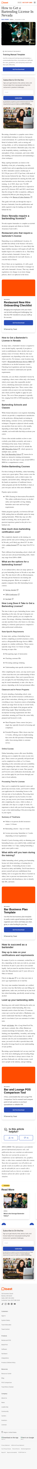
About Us (4, 1398)
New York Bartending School (11, 454)
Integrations (5, 1358)
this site (11, 978)
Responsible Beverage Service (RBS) (20, 361)
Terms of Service (16, 1448)
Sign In (3, 1316)
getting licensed (11, 545)
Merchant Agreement (26, 1448)
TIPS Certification (11, 594)
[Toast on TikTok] (2, 1304)
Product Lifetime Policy (8, 1362)
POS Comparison (6, 1382)
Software (4, 1349)
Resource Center (6, 1373)
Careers (3, 1416)
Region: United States (10, 1432)
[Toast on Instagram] (5, 1304)
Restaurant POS (6, 1340)
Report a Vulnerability (12, 1452)
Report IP (3, 1452)
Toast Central (5, 1329)
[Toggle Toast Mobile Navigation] (35, 2)
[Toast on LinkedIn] (12, 1304)
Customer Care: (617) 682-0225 (10, 1300)
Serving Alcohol (10, 590)
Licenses (4, 1425)
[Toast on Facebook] (9, 1304)
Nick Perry (5, 19)
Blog (2, 1378)
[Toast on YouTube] (15, 1304)
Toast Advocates (6, 1325)
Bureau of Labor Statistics (21, 197)
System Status (5, 1320)
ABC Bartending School (10, 449)
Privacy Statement (5, 1445)
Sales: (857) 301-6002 (7, 1298)
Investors (4, 1420)
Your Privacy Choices (6, 1448)
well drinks (10, 1025)
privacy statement (25, 103)
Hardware (4, 1353)
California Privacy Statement (17, 1445)
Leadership (4, 1407)
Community (4, 1411)
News (3, 1402)
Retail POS (4, 1345)
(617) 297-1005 (25, 2)
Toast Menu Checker (7, 1387)
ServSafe (8, 599)
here (31, 104)
